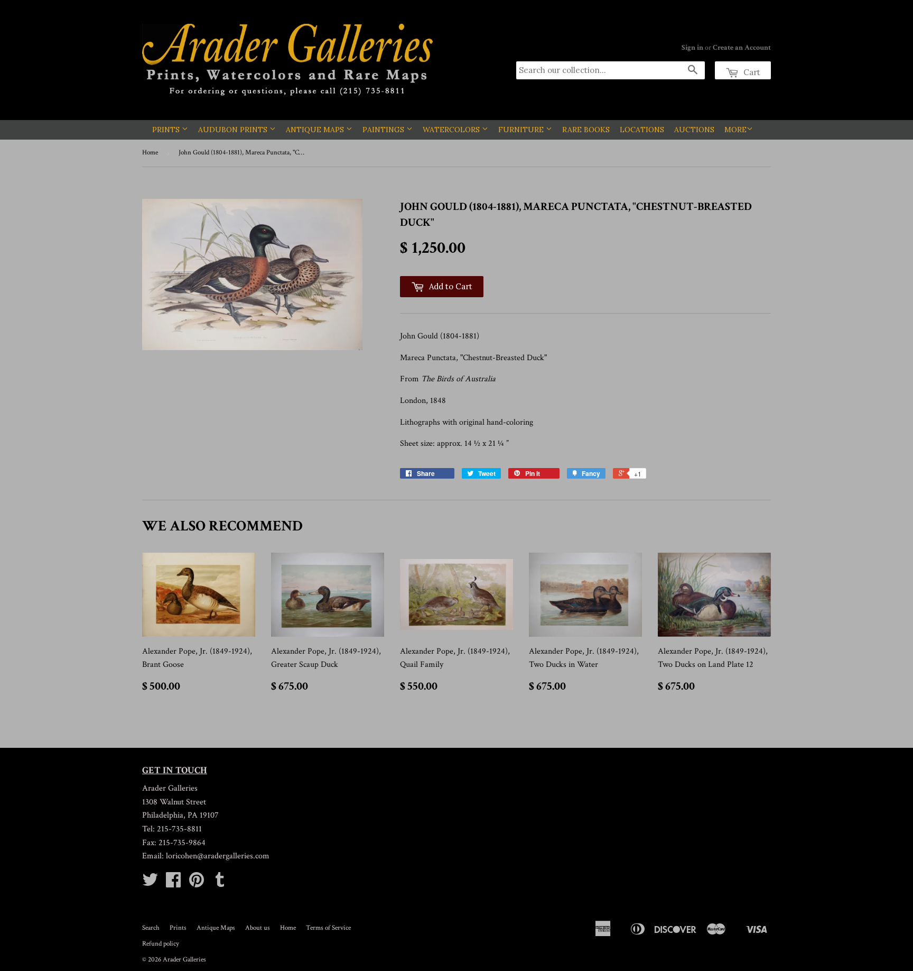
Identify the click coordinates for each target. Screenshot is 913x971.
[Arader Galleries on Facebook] (173, 883)
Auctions (694, 129)
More (735, 129)
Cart (750, 72)
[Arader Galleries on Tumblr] (220, 883)
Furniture (522, 129)
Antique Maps (316, 129)
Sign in (692, 47)
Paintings (384, 129)
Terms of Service (328, 927)
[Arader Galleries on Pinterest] (196, 883)
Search (151, 927)
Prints (167, 129)
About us (257, 927)
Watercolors (452, 129)
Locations (642, 129)
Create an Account (742, 47)
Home (150, 152)
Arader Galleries (184, 959)
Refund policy (160, 943)
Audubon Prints (233, 129)
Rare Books (586, 129)
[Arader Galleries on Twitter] (150, 883)
